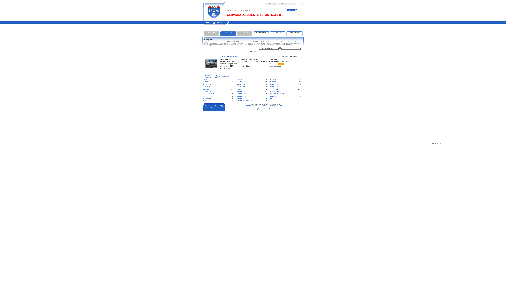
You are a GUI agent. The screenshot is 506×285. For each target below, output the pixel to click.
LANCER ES (241, 94)
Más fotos (223, 66)
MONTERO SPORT (276, 86)
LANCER (239, 91)
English (269, 4)
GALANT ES (241, 84)
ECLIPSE (206, 89)
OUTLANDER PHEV (276, 91)
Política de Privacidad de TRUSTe (273, 105)
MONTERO (274, 84)
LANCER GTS (241, 98)
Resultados (228, 33)
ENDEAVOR (207, 98)
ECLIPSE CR (207, 91)
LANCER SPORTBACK (244, 101)
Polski (292, 4)
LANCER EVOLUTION (244, 96)
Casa (207, 23)
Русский (285, 4)
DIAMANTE (206, 86)
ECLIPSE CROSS (208, 94)
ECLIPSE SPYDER (209, 96)
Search (290, 10)
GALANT (239, 82)
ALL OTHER (207, 84)
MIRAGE (273, 79)
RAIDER (273, 96)
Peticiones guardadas (261, 33)
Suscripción (294, 33)
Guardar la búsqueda (208, 76)
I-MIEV (239, 89)
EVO (204, 101)
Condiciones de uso (250, 105)
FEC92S (239, 79)
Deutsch (277, 4)
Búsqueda (221, 23)
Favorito (278, 33)
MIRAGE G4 (274, 82)
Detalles (245, 33)
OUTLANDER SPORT (277, 94)
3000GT (205, 82)
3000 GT (205, 79)
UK (271, 98)
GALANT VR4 (241, 86)
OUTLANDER (274, 89)
